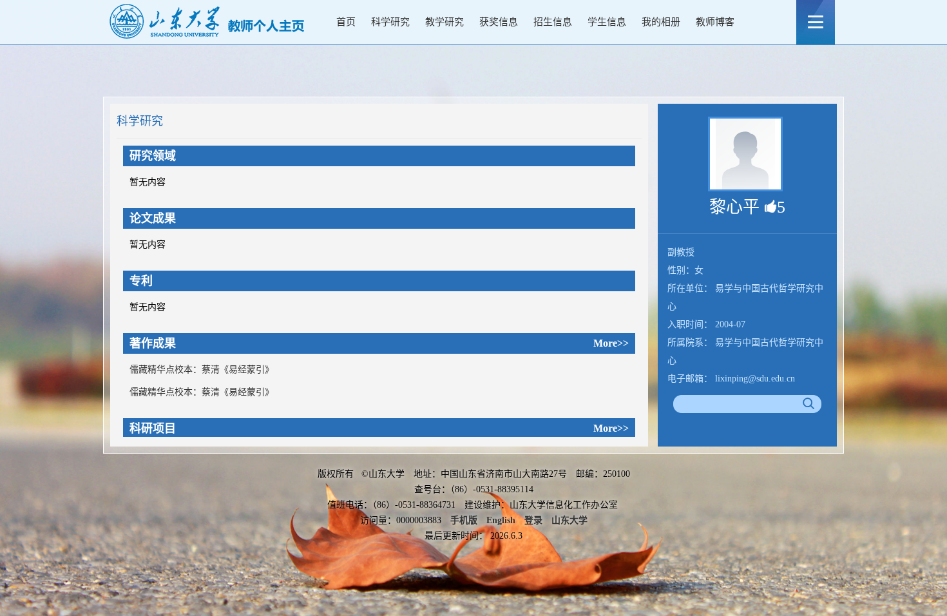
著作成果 (152, 343)
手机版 (463, 520)
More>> (611, 343)
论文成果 (152, 218)
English (500, 520)
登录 (533, 520)
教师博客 (715, 22)
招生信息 (552, 22)
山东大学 (569, 520)
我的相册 (661, 22)
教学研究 (444, 22)
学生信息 (607, 22)
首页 (346, 22)
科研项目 (152, 428)
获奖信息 (498, 22)
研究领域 (152, 155)
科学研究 (390, 22)
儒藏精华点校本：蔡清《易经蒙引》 (201, 369)
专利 (141, 280)
